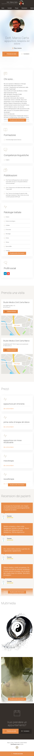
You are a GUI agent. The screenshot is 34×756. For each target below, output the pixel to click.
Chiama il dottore (11, 311)
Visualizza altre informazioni (17, 120)
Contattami (26, 54)
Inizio (3, 8)
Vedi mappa (17, 325)
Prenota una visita (11, 54)
